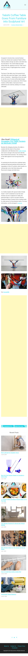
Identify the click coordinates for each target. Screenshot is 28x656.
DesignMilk (6, 292)
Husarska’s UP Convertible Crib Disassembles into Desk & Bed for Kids (9, 426)
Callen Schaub (22, 151)
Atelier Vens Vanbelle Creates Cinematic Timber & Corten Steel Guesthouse (21, 426)
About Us (6, 646)
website (20, 203)
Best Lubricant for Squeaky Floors (10, 452)
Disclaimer (14, 648)
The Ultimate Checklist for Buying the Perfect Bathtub (13, 524)
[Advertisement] (14, 41)
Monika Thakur (19, 24)
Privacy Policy (21, 646)
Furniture (13, 24)
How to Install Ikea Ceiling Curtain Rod (11, 572)
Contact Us (13, 646)
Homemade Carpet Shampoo (8, 594)
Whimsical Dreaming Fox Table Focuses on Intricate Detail (13, 141)
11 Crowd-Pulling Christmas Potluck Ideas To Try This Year (14, 500)
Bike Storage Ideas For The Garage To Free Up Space (13, 548)
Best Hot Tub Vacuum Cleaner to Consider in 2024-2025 (12, 476)
